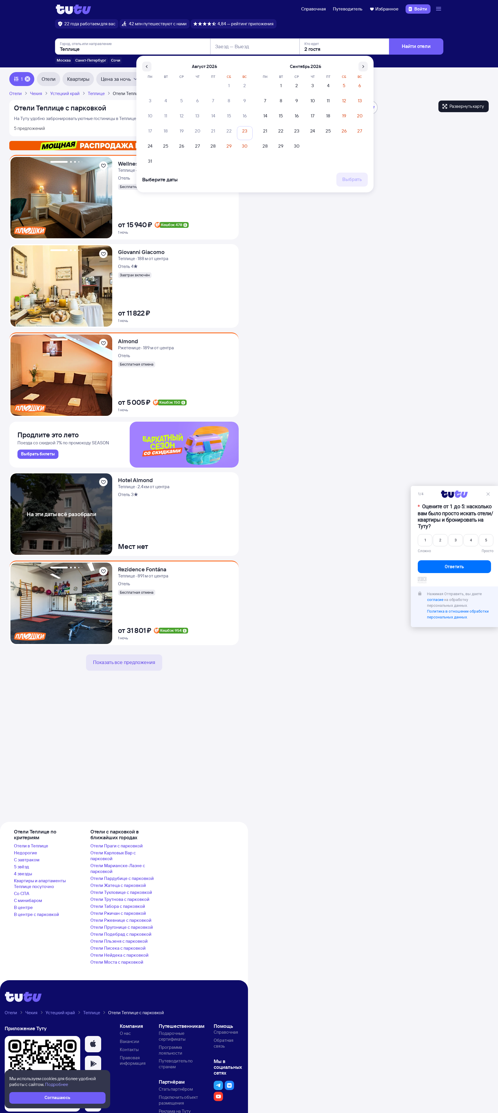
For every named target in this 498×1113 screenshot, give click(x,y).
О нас (125, 1033)
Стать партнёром (176, 1089)
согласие (435, 599)
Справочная (313, 9)
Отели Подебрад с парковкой (120, 934)
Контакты (129, 1049)
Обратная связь (223, 1043)
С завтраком (27, 860)
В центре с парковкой (36, 914)
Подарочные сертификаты (172, 1036)
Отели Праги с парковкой (116, 846)
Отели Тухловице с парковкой (121, 892)
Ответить (454, 566)
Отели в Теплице (31, 846)
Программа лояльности (170, 1050)
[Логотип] (73, 9)
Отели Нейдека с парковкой (119, 955)
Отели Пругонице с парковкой (121, 927)
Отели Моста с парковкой (116, 962)
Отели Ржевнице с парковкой (120, 920)
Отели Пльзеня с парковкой (119, 941)
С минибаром (28, 900)
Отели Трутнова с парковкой (119, 899)
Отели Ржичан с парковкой (118, 913)
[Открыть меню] (439, 9)
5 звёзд (21, 866)
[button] (93, 1044)
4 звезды (23, 873)
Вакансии (129, 1041)
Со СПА (21, 893)
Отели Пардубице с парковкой (122, 878)
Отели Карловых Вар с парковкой (113, 855)
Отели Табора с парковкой (117, 906)
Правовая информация (133, 1060)
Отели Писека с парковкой (118, 948)
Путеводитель (348, 9)
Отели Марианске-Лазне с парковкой (117, 868)
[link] (37, 454)
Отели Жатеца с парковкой (118, 885)
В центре (23, 907)
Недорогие (25, 853)
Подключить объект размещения (178, 1100)
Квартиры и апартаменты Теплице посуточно (40, 883)
